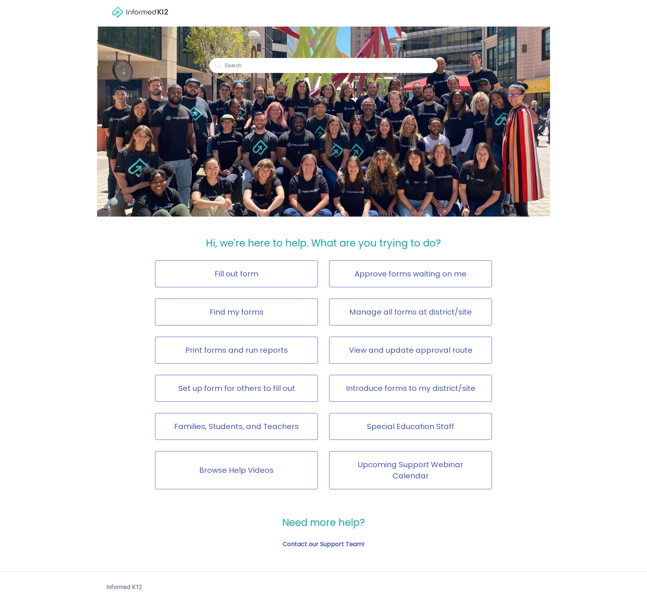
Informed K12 (124, 587)
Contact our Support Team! (324, 544)
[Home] (140, 21)
